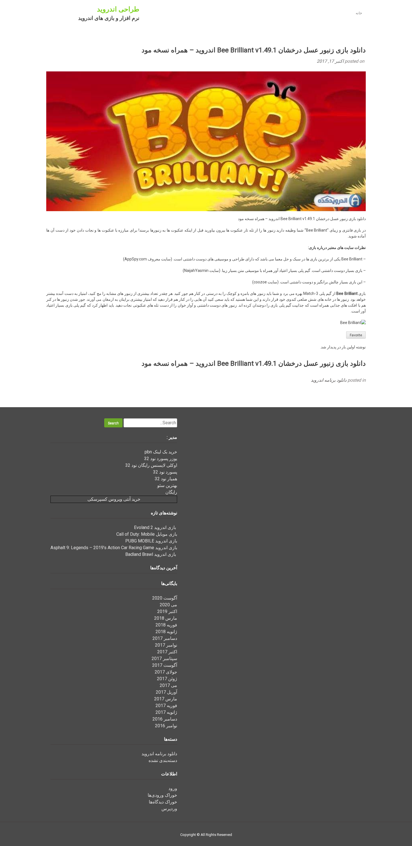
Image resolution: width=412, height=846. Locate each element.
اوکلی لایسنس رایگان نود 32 (151, 465)
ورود (172, 788)
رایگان (171, 492)
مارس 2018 (165, 618)
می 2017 (168, 685)
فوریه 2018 (166, 625)
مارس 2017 (165, 698)
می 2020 (168, 604)
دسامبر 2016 (164, 719)
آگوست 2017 (164, 665)
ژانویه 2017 (166, 712)
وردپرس (169, 808)
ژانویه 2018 (166, 631)
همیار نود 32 (166, 478)
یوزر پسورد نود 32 (160, 458)
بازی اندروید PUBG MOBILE (151, 541)
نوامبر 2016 (166, 725)
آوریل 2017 (166, 692)
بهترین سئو (167, 485)
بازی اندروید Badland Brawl (151, 554)
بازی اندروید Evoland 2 (155, 527)
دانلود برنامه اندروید (328, 380)
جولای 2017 (166, 672)
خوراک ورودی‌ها (162, 795)
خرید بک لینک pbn (161, 452)
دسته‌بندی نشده (163, 760)
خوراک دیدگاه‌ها (163, 802)
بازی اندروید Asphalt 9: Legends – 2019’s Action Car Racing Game (113, 547)
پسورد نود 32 (165, 472)
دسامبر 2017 (164, 638)
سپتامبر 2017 (164, 658)
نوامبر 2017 (166, 645)
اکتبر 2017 (167, 651)
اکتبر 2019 (167, 611)
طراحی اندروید (118, 9)
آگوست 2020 (164, 598)
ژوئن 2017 (167, 678)
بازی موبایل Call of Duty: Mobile (146, 534)
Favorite (356, 335)
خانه (359, 13)
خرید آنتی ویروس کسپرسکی (113, 499)
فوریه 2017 (166, 705)
